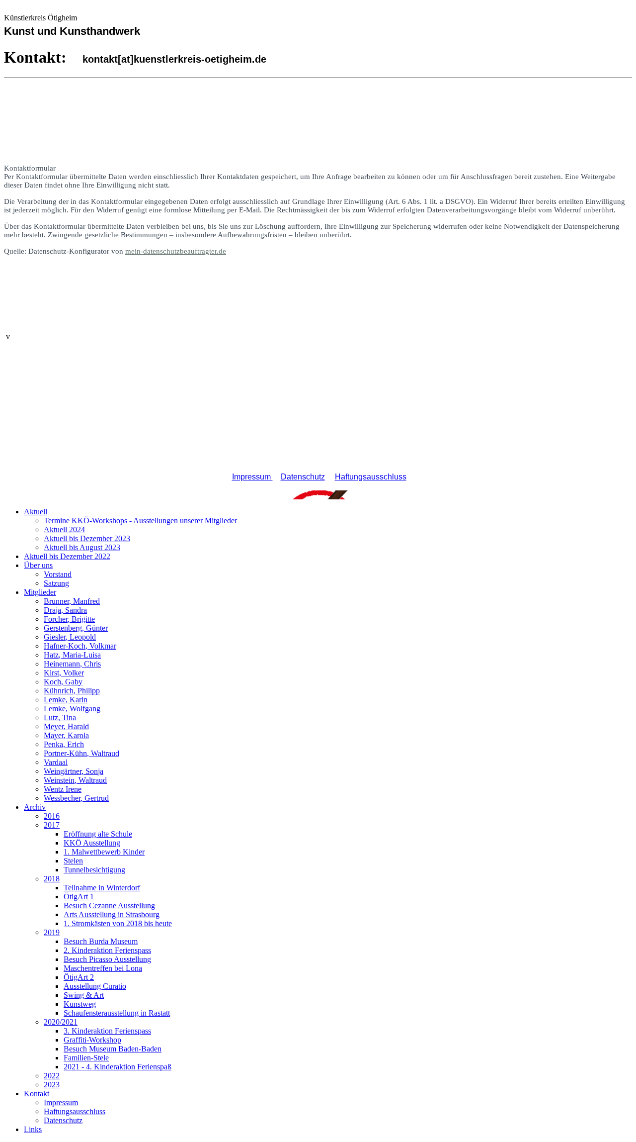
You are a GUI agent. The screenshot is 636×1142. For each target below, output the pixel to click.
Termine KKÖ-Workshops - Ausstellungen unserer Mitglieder (140, 520)
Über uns (38, 565)
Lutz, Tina (60, 717)
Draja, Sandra (65, 610)
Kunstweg (80, 1004)
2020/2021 (61, 1022)
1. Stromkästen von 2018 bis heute (118, 923)
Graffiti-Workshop (92, 1040)
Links (33, 1129)
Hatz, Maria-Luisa (72, 655)
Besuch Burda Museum (101, 941)
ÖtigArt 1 (79, 896)
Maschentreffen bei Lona (103, 968)
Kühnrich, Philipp (72, 690)
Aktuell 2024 (64, 529)
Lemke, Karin (65, 699)
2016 (52, 816)
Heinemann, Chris (72, 664)
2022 (52, 1075)
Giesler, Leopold (70, 637)
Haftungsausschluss (370, 477)
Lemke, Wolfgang (72, 708)
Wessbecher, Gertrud (76, 798)
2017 (52, 825)
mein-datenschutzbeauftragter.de (175, 251)
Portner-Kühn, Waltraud (81, 753)
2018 (52, 878)
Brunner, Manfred (72, 601)
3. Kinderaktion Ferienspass (107, 1031)
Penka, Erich (64, 744)
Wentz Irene (62, 789)
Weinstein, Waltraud (75, 780)
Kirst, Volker (64, 672)
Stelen (73, 860)
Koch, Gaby (63, 681)
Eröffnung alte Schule (98, 834)
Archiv (35, 807)
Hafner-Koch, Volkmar (80, 646)
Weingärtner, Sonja (73, 771)
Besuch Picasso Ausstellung (107, 959)
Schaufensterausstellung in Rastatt (117, 1013)
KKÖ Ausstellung (92, 843)
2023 (52, 1084)
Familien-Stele (86, 1057)
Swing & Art (84, 995)
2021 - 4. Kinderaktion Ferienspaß (117, 1066)
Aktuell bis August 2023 (82, 547)
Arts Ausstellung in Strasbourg (111, 914)
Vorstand (58, 574)
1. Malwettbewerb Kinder (104, 852)
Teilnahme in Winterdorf (102, 887)
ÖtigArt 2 (79, 977)
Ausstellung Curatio (95, 986)
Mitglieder (40, 592)
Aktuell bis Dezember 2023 (87, 538)
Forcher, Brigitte (69, 619)
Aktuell (35, 511)
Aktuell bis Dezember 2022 (67, 556)
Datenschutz (303, 477)
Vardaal (56, 762)
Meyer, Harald (66, 726)
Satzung (56, 583)
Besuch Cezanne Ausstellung (109, 905)
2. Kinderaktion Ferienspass (107, 950)
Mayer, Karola (66, 735)
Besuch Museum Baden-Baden (112, 1049)
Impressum (252, 477)
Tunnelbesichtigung (94, 869)
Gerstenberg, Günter (76, 628)
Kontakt (36, 1093)
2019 (52, 932)
